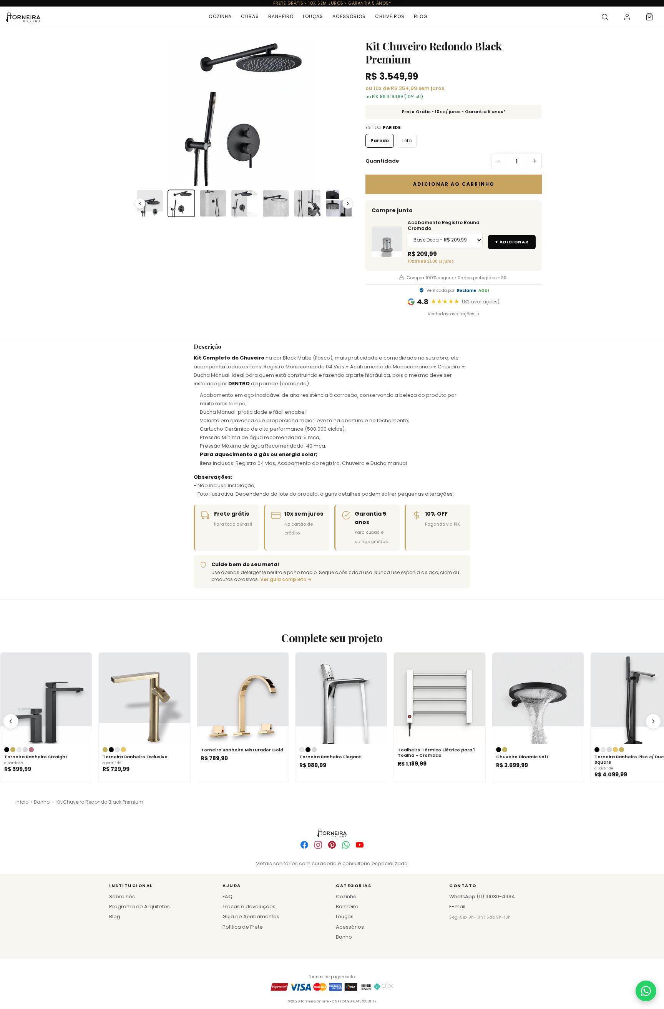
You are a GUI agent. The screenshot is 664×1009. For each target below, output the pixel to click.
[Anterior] (10, 721)
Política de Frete (242, 927)
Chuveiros (390, 16)
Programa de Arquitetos (139, 906)
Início (21, 802)
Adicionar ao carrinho (454, 184)
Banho (42, 802)
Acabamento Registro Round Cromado (444, 225)
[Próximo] (653, 721)
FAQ (227, 896)
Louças (313, 16)
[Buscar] (604, 16)
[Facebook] (304, 845)
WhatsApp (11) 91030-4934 (482, 896)
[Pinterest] (332, 845)
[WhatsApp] (346, 845)
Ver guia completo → (286, 579)
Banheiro (281, 16)
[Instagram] (318, 845)
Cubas (250, 16)
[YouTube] (360, 845)
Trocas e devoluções (249, 906)
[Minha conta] (627, 16)
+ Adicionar (512, 242)
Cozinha (220, 16)
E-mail (457, 906)
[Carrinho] (649, 16)
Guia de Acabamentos (250, 916)
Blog (421, 16)
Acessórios (349, 16)
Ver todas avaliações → (454, 314)
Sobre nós (122, 896)
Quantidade (382, 161)
